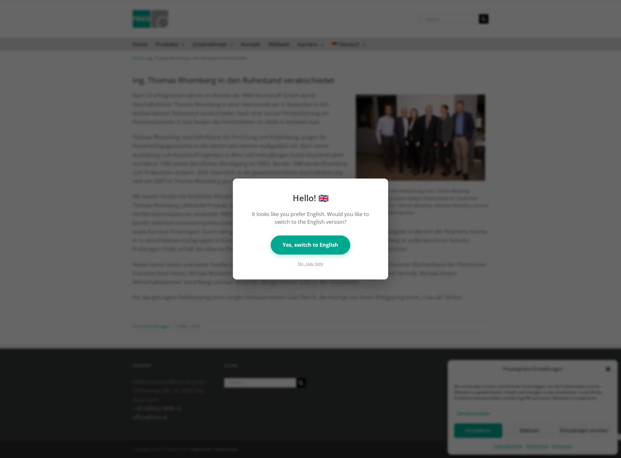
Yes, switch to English (310, 244)
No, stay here (310, 263)
